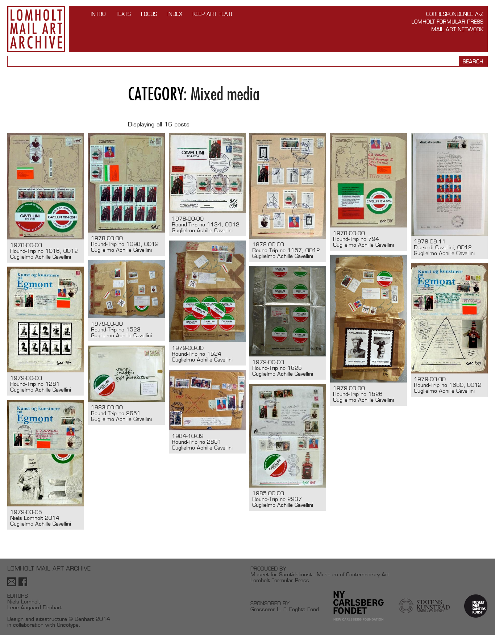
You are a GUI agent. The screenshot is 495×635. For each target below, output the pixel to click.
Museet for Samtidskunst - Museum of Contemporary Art (319, 574)
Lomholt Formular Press (447, 21)
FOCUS (149, 14)
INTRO (98, 14)
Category (156, 94)
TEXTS (123, 14)
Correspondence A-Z (454, 14)
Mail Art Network (457, 29)
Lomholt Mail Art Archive (36, 29)
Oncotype (68, 625)
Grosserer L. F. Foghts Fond (284, 609)
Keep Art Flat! (212, 14)
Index (174, 14)
